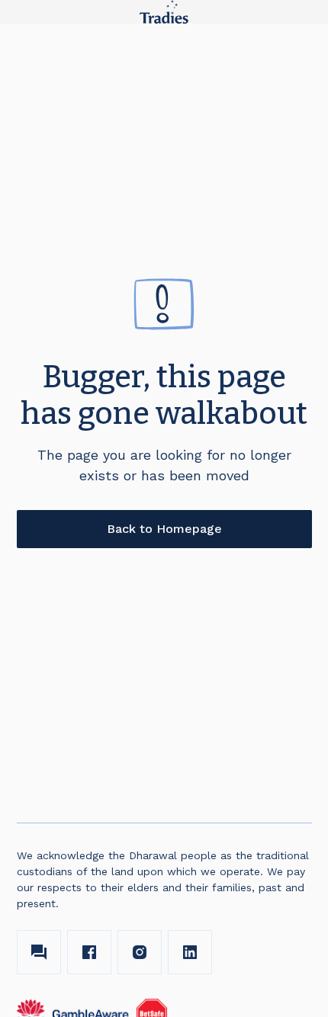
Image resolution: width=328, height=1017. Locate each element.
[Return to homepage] (164, 12)
